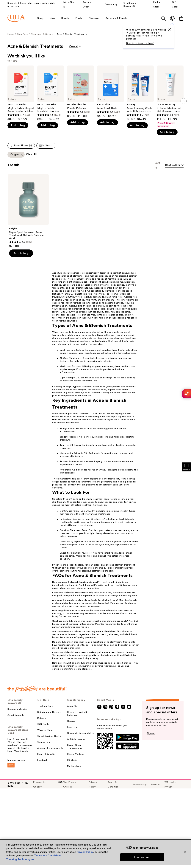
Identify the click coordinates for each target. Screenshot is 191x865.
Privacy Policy (84, 852)
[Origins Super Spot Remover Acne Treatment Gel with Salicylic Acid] (28, 211)
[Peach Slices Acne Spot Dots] (110, 92)
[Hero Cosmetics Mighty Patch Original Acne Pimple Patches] (20, 93)
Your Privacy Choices (146, 848)
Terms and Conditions (47, 855)
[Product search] (163, 18)
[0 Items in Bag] (181, 18)
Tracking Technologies (20, 859)
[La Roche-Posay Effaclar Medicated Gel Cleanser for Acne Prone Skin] (170, 97)
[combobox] (174, 165)
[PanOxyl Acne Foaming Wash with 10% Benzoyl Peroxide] (140, 93)
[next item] (184, 101)
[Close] (185, 851)
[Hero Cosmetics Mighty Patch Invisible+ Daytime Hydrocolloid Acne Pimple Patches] (50, 93)
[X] (169, 29)
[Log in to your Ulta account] (172, 18)
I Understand (142, 857)
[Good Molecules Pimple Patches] (80, 92)
